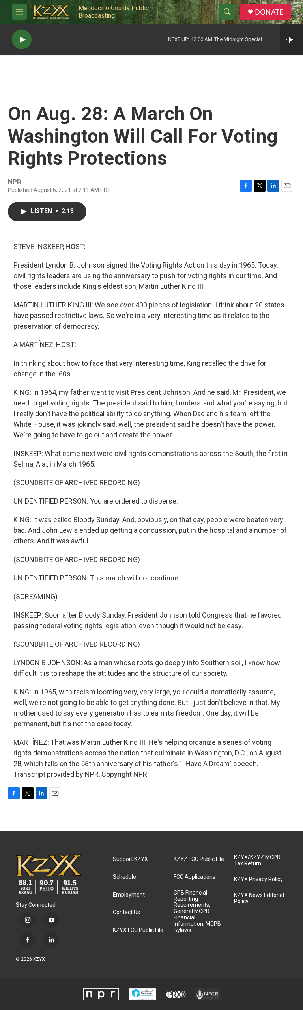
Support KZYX (130, 859)
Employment (129, 895)
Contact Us (126, 912)
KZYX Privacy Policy (258, 879)
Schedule (124, 877)
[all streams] (291, 39)
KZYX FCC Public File (138, 930)
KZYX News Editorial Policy (259, 898)
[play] (21, 39)
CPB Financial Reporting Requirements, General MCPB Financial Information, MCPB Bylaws (197, 912)
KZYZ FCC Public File (199, 859)
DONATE (269, 12)
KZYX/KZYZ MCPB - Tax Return (259, 860)
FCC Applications (194, 877)
